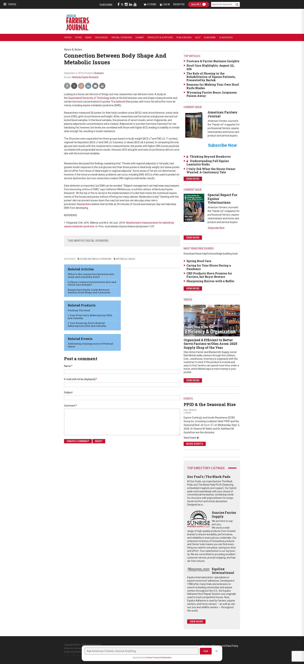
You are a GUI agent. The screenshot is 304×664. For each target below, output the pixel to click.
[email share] (95, 86)
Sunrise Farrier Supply (224, 514)
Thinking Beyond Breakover (210, 156)
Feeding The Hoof (79, 310)
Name (68, 366)
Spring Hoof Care (198, 261)
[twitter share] (74, 86)
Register (179, 4)
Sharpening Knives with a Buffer (210, 281)
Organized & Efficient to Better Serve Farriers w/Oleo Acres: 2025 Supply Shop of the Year (210, 344)
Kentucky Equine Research (85, 77)
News (88, 37)
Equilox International (223, 571)
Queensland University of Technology (88, 98)
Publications (184, 37)
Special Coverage (121, 37)
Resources (101, 37)
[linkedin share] (88, 86)
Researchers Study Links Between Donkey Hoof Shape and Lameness (89, 291)
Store (78, 37)
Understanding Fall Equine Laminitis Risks (207, 162)
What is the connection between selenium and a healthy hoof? (91, 275)
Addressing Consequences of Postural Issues (90, 345)
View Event (190, 437)
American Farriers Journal (222, 114)
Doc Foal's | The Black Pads (208, 476)
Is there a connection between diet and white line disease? (92, 283)
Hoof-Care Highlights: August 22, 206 (210, 67)
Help (197, 37)
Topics (12, 4)
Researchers (84, 204)
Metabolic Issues (125, 259)
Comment (70, 405)
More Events (194, 443)
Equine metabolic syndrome (95, 259)
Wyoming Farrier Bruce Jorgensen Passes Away (211, 94)
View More (193, 178)
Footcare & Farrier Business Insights (212, 61)
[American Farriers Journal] (194, 125)
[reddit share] (81, 86)
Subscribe (106, 4)
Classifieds (226, 37)
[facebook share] (67, 86)
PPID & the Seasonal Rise (210, 404)
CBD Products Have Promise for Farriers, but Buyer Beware (209, 274)
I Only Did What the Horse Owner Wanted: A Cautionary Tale (210, 170)
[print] (102, 86)
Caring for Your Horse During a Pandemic (208, 267)
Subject (68, 392)
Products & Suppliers (160, 37)
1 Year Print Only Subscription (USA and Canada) (90, 317)
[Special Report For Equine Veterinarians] (194, 207)
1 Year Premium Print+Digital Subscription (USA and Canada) (87, 324)
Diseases (99, 73)
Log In (166, 4)
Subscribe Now (216, 227)
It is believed (118, 101)
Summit (139, 37)
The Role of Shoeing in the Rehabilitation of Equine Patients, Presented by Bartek (211, 77)
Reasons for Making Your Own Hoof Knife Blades (212, 86)
